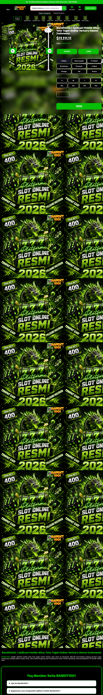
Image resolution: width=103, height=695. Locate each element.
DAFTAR (67, 51)
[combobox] (46, 8)
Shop (8, 9)
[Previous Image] (12, 51)
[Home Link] (20, 8)
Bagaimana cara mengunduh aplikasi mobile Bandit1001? (35, 691)
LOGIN (88, 51)
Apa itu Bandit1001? (19, 683)
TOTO (79, 106)
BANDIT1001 (6, 657)
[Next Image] (49, 51)
